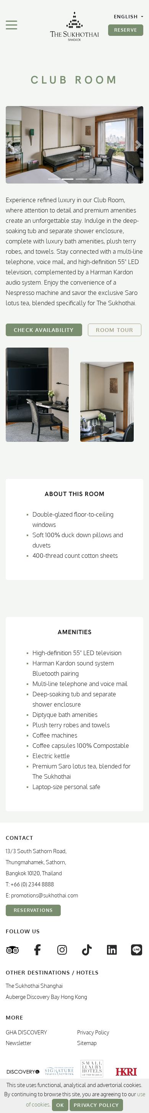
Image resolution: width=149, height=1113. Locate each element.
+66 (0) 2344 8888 (32, 884)
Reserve (125, 30)
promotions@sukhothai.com (44, 895)
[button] (10, 145)
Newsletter (18, 1043)
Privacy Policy (96, 1105)
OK (60, 1105)
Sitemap (87, 1043)
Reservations (33, 910)
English (127, 16)
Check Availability (44, 330)
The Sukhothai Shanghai (34, 986)
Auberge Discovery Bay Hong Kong (46, 997)
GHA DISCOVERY (26, 1032)
